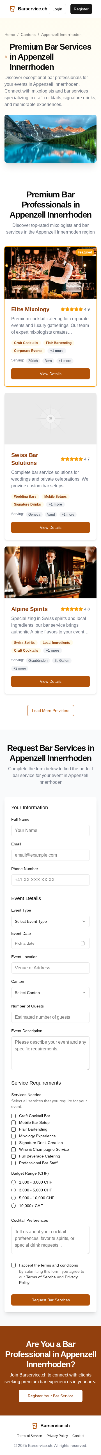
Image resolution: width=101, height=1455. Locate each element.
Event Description (26, 1031)
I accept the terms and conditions (48, 1265)
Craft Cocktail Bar (34, 1116)
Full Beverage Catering (39, 1156)
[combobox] (50, 921)
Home (9, 34)
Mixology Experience (37, 1136)
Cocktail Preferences (29, 1220)
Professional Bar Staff (38, 1163)
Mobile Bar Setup (34, 1122)
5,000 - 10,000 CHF (36, 1198)
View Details (50, 374)
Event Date (21, 933)
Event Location (24, 956)
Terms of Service (41, 1277)
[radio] (13, 1182)
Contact (78, 1436)
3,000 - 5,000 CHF (35, 1190)
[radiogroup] (50, 1194)
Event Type (21, 910)
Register (81, 9)
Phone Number (24, 868)
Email (16, 844)
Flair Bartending (33, 1129)
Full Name (20, 819)
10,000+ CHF (31, 1206)
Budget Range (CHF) (30, 1173)
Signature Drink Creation (41, 1143)
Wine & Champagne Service (44, 1149)
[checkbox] (13, 1116)
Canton (17, 981)
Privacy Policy (57, 1436)
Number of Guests (27, 1006)
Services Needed (26, 1094)
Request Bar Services (50, 1300)
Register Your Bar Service (51, 1396)
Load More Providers (50, 710)
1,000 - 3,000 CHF (35, 1182)
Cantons (28, 34)
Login (57, 9)
